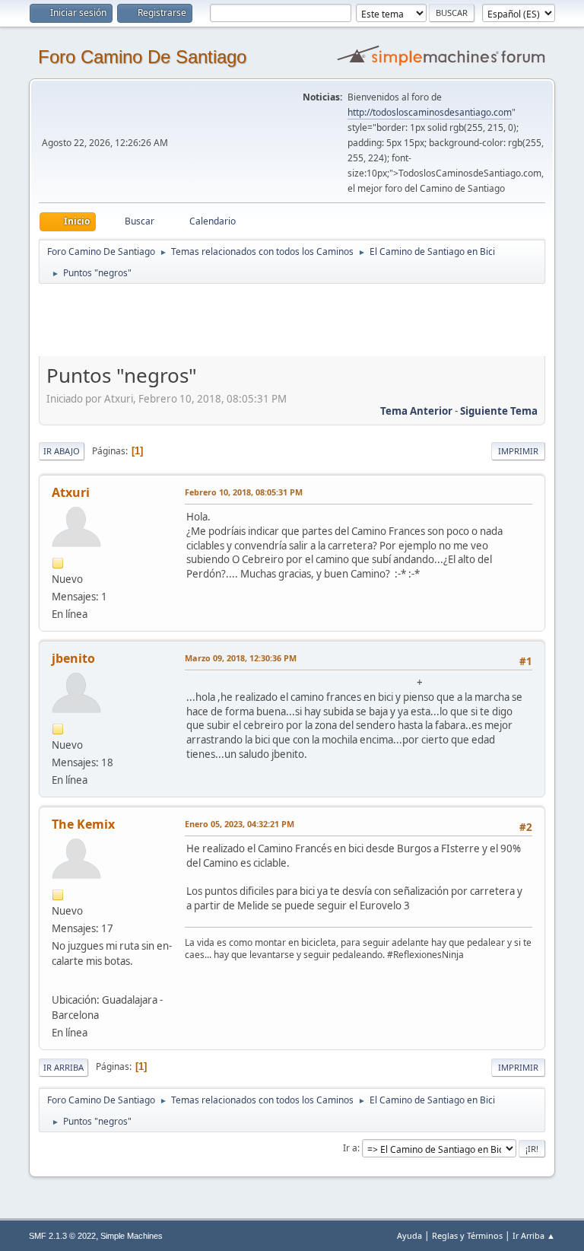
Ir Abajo (61, 451)
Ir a (350, 1147)
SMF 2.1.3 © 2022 (62, 1235)
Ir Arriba (63, 1067)
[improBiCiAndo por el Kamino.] (58, 981)
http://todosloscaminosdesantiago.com (430, 112)
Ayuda (409, 1235)
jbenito (73, 658)
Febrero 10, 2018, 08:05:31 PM (244, 492)
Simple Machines (131, 1235)
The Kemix (83, 824)
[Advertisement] (306, 319)
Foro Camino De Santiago (142, 56)
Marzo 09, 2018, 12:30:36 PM (241, 658)
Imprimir (518, 451)
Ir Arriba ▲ (534, 1235)
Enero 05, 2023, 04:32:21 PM (239, 823)
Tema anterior (416, 411)
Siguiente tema (499, 411)
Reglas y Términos (467, 1235)
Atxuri (71, 492)
